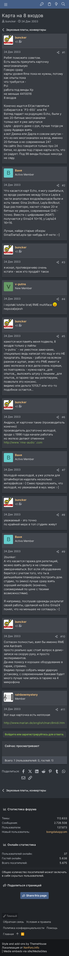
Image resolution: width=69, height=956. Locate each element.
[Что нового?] (56, 4)
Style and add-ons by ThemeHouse (24, 943)
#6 (63, 417)
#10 (62, 636)
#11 (63, 709)
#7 (63, 470)
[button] (6, 4)
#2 (63, 185)
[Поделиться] (58, 52)
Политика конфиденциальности (23, 927)
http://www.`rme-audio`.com (23, 442)
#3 (63, 262)
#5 (63, 336)
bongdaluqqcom (56, 831)
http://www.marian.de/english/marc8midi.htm (34, 723)
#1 (63, 52)
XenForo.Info (31, 947)
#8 (63, 514)
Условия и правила (38, 921)
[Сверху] (17, 934)
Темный (11, 915)
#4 (63, 299)
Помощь (52, 927)
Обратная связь (13, 921)
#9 (63, 551)
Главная (8, 934)
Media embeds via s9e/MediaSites (25, 951)
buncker (10, 21)
